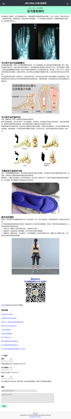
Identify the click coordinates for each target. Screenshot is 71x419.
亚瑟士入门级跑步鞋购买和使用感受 (12, 322)
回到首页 (35, 413)
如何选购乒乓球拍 (6, 314)
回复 (11, 359)
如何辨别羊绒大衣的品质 (9, 318)
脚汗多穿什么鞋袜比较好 (9, 326)
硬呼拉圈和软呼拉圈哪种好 (9, 341)
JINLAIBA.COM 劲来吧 (35, 3)
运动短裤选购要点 (6, 334)
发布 (4, 406)
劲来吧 (3, 305)
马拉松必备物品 (6, 330)
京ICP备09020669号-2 (35, 417)
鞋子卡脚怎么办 (6, 337)
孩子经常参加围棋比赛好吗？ (10, 345)
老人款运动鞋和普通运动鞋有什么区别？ (13, 349)
